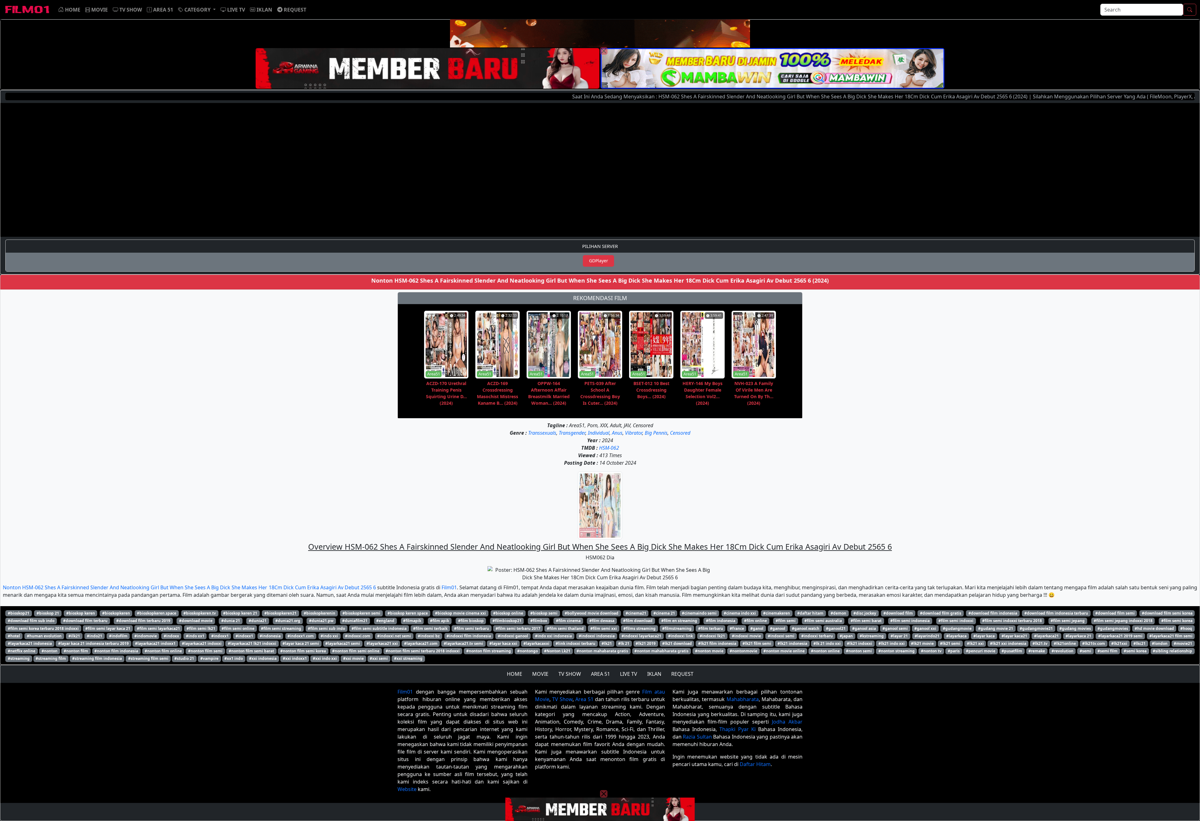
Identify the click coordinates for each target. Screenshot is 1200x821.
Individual (598, 432)
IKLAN (654, 673)
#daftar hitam (810, 613)
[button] (197, 9)
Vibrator (633, 432)
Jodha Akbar (787, 721)
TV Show (562, 699)
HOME (514, 673)
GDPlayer (598, 261)
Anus (617, 432)
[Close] (604, 51)
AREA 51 (600, 673)
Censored (680, 432)
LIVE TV (628, 673)
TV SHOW (569, 673)
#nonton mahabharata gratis (661, 651)
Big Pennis (656, 432)
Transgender (572, 432)
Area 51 (584, 699)
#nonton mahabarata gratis (602, 651)
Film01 (449, 587)
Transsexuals (542, 432)
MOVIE (540, 673)
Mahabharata (743, 699)
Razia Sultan (697, 736)
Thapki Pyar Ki (737, 729)
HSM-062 (609, 447)
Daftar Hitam (755, 764)
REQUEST (682, 673)
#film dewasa (601, 620)
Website (407, 789)
